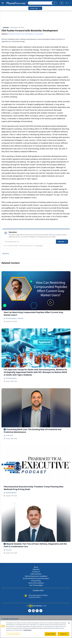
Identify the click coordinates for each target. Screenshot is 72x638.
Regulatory (5, 253)
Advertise (36, 569)
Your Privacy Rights (36, 585)
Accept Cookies (50, 634)
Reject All (63, 634)
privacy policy (39, 245)
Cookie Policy (27, 630)
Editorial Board (36, 574)
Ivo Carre (9, 550)
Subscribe (61, 241)
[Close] (69, 623)
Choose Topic (34, 8)
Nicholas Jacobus (11, 378)
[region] (36, 629)
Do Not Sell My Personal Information (36, 578)
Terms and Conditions (36, 583)
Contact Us (36, 572)
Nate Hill (20, 318)
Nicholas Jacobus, (11, 318)
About (36, 567)
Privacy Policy (36, 581)
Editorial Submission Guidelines (36, 576)
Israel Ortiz (9, 435)
